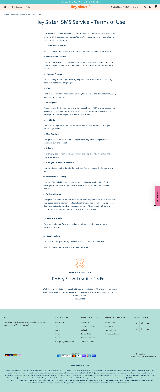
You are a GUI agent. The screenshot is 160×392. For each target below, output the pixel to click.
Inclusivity (109, 326)
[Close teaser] (155, 205)
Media (57, 338)
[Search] (145, 7)
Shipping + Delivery (88, 326)
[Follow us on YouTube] (148, 323)
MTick (57, 334)
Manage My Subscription (64, 341)
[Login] (150, 7)
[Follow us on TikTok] (136, 329)
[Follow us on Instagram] (142, 323)
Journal (57, 330)
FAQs (28, 7)
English (136, 7)
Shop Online (59, 322)
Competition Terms (88, 338)
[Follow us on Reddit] (148, 329)
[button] (157, 196)
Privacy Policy (86, 334)
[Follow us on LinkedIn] (142, 329)
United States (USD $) (120, 7)
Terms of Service (87, 341)
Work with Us (110, 330)
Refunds (84, 330)
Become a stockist (112, 334)
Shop (6, 7)
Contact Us (85, 322)
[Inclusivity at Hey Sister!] (13, 355)
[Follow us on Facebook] (136, 323)
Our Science (17, 7)
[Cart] (154, 7)
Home (6, 14)
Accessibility (110, 322)
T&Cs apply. (80, 298)
